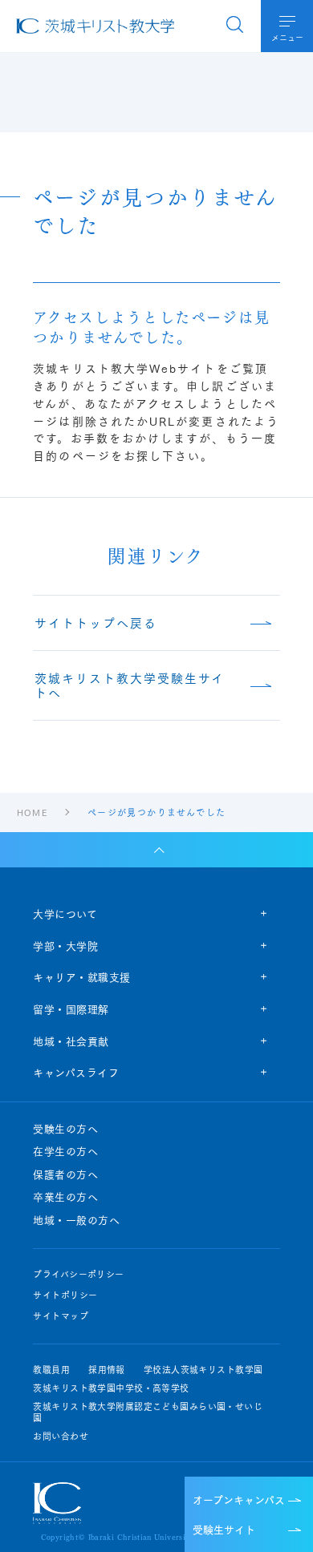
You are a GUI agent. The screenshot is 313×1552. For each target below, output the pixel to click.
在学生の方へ (65, 1151)
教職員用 (51, 1369)
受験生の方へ (65, 1128)
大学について (65, 913)
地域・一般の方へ (76, 1220)
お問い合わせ (60, 1436)
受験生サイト (224, 1529)
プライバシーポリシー (78, 1274)
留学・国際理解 (71, 1008)
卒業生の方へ (65, 1196)
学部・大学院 (65, 945)
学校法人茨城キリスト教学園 (203, 1369)
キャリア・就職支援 (82, 976)
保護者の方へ (65, 1174)
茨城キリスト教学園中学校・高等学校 (111, 1388)
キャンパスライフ (76, 1072)
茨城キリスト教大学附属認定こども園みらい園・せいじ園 (147, 1411)
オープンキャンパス (239, 1499)
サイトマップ (60, 1316)
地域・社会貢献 (71, 1041)
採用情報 (106, 1369)
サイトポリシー (65, 1295)
